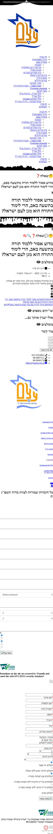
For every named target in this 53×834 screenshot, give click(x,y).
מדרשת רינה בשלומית (31, 67)
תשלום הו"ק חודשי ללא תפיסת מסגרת (36, 787)
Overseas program (38, 88)
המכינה (38, 64)
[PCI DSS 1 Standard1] (7, 671)
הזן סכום (48, 748)
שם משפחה (47, 703)
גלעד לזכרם (42, 91)
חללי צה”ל (36, 96)
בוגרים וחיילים (41, 80)
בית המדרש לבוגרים (32, 72)
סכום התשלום (46, 743)
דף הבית (43, 57)
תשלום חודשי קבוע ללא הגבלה (39, 771)
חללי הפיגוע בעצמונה (32, 99)
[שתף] (46, 830)
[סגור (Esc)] (43, 830)
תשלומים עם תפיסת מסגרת (40, 776)
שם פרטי (48, 697)
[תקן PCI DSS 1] (45, 816)
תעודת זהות (47, 709)
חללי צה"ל (49, 460)
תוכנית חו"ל (49, 449)
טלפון (50, 714)
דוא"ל (50, 720)
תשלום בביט (47, 793)
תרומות (43, 104)
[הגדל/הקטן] (52, 830)
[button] (26, 286)
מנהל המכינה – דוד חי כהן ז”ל (28, 101)
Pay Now (7, 653)
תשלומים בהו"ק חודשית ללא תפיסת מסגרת (33, 782)
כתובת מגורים (46, 731)
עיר (51, 726)
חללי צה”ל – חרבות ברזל (30, 93)
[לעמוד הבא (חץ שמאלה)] (49, 833)
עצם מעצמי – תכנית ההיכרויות (27, 85)
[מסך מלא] (49, 830)
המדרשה (50, 454)
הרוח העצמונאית (39, 59)
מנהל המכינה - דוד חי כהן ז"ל (48, 471)
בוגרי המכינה (35, 83)
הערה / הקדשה (46, 737)
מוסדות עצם (41, 62)
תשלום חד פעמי (46, 765)
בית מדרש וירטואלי (38, 75)
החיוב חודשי (47, 756)
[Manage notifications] (46, 827)
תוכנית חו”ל (42, 78)
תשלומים (43, 106)
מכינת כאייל (35, 70)
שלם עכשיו (44, 799)
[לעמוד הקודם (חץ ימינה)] (52, 833)
